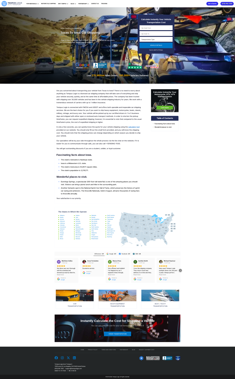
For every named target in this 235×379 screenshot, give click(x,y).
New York (93, 225)
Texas (108, 221)
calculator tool (134, 127)
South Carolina (111, 215)
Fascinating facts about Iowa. (165, 124)
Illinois (61, 238)
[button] (54, 270)
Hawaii (61, 234)
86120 (74, 370)
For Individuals (31, 3)
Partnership (82, 3)
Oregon (93, 234)
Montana (78, 238)
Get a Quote (212, 3)
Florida (61, 231)
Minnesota (78, 233)
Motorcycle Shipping (48, 3)
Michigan (78, 231)
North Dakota (94, 229)
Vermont (109, 225)
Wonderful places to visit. (163, 127)
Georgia (62, 233)
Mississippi (78, 234)
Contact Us (95, 3)
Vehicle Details (156, 45)
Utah (108, 223)
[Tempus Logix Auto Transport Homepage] (12, 3)
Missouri (78, 236)
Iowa (77, 217)
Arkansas (62, 221)
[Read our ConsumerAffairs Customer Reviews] (117, 65)
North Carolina (95, 227)
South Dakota (110, 217)
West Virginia (110, 233)
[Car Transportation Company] (56, 358)
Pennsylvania (94, 236)
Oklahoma (94, 233)
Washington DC (111, 231)
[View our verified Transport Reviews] (152, 65)
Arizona (62, 219)
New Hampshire (95, 219)
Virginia (109, 227)
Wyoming (109, 236)
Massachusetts (80, 229)
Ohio (92, 231)
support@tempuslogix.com (74, 368)
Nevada (93, 217)
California (62, 223)
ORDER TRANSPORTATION (117, 334)
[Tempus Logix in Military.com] (153, 358)
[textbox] (156, 39)
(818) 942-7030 (227, 3)
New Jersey (94, 221)
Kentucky (78, 221)
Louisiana (78, 223)
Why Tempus (62, 3)
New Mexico (94, 223)
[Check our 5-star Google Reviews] (83, 65)
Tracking (104, 3)
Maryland (78, 227)
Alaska (61, 217)
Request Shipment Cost (146, 349)
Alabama (62, 215)
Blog (72, 3)
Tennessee (110, 219)
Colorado (62, 225)
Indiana (77, 215)
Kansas (77, 219)
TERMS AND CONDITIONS (108, 349)
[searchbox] (151, 28)
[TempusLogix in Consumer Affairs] (141, 358)
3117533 (63, 370)
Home (62, 28)
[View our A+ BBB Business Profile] (100, 65)
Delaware (62, 229)
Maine (77, 225)
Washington (110, 229)
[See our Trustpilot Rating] (135, 65)
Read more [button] (60, 275)
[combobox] (156, 28)
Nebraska (93, 215)
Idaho (61, 236)
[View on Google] (59, 262)
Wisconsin (109, 234)
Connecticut (63, 227)
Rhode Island (94, 238)
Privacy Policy (92, 349)
